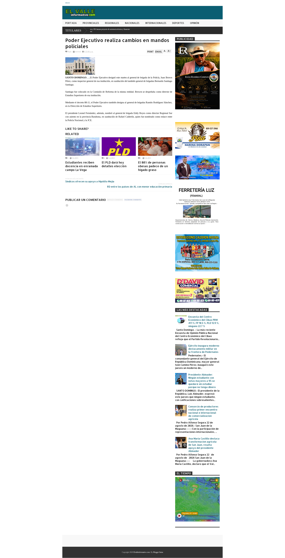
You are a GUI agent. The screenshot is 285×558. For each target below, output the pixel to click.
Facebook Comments (133, 200)
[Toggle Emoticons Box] (67, 205)
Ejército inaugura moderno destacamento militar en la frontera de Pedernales (203, 348)
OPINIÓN (194, 22)
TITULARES (73, 30)
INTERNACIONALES (155, 22)
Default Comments (115, 200)
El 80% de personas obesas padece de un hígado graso (153, 166)
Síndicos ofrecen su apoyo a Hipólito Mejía (89, 181)
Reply (69, 52)
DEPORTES (178, 22)
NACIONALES (132, 22)
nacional (78, 52)
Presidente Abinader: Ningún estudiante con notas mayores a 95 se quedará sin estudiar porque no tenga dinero (202, 381)
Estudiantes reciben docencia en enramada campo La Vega (81, 166)
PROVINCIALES (91, 22)
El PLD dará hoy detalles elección (114, 164)
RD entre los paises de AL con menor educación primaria (139, 186)
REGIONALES (112, 22)
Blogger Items (158, 552)
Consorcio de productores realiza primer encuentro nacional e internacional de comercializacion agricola (203, 412)
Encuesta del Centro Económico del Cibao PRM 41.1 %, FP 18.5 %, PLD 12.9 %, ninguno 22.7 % (203, 321)
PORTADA (71, 22)
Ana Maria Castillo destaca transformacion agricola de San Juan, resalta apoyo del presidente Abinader (204, 445)
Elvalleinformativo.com (141, 552)
